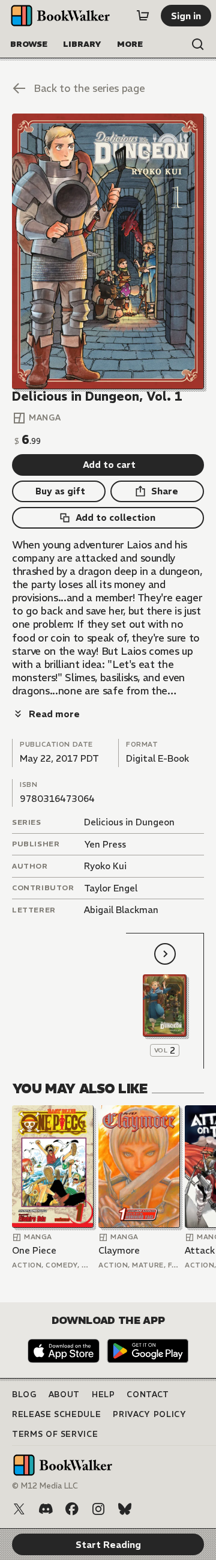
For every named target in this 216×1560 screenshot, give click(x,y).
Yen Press (105, 844)
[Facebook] (72, 1509)
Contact (148, 1394)
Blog (24, 1394)
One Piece (34, 1250)
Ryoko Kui (105, 866)
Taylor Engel (110, 888)
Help (103, 1394)
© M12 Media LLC (45, 1486)
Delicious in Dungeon (129, 822)
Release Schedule (56, 1414)
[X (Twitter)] (19, 1509)
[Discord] (45, 1509)
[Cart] (143, 15)
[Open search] (198, 44)
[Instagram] (98, 1509)
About (64, 1394)
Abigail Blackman (121, 909)
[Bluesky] (125, 1509)
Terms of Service (55, 1434)
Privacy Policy (149, 1414)
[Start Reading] (108, 251)
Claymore (119, 1250)
